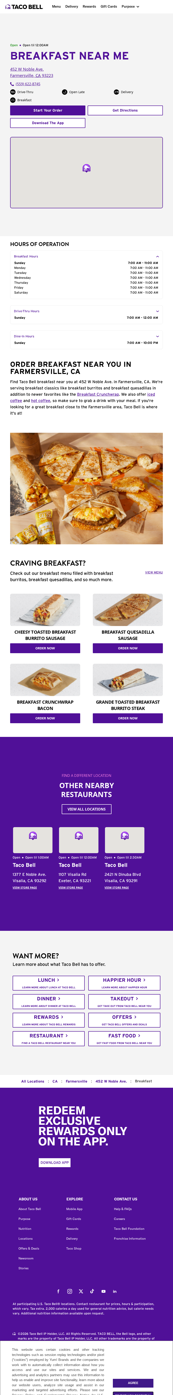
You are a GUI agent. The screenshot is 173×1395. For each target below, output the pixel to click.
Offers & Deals (28, 1248)
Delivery (71, 6)
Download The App (48, 123)
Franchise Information (130, 1239)
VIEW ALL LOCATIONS (87, 809)
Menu (56, 6)
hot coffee (40, 401)
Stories (23, 1268)
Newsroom (26, 1258)
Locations (25, 1239)
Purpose (128, 6)
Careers (119, 1219)
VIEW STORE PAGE (25, 888)
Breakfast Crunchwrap (98, 395)
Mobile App (74, 1209)
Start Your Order (47, 110)
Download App (55, 1162)
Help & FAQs (123, 1209)
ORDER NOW (45, 648)
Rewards (89, 6)
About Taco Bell (29, 1209)
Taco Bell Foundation (129, 1229)
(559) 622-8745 (28, 83)
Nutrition (24, 1229)
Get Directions (125, 110)
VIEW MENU (154, 572)
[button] (38, 1200)
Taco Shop (73, 1248)
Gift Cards (109, 6)
